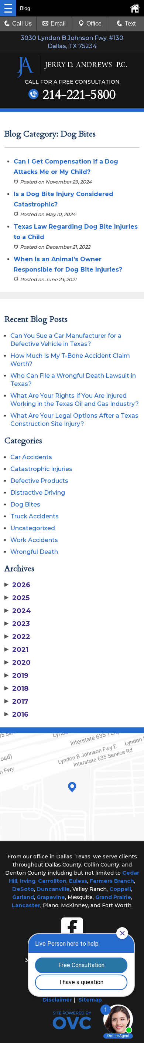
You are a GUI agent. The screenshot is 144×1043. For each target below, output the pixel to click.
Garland (23, 897)
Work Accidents (34, 540)
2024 (17, 611)
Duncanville (53, 889)
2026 (17, 585)
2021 (16, 649)
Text (130, 23)
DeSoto (23, 889)
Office (94, 23)
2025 (17, 598)
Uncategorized (32, 528)
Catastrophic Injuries (41, 468)
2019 (16, 675)
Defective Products (39, 480)
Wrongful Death (34, 551)
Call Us (22, 23)
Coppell (120, 889)
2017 (16, 701)
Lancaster (26, 905)
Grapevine (51, 897)
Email (58, 23)
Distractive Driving (37, 492)
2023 (17, 624)
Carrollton (52, 881)
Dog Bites (25, 504)
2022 (17, 636)
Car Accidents (31, 457)
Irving (27, 881)
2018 (16, 688)
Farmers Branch (112, 881)
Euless (78, 881)
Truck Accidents (34, 516)
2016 (16, 714)
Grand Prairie (113, 897)
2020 (17, 662)
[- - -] (8, 8)
